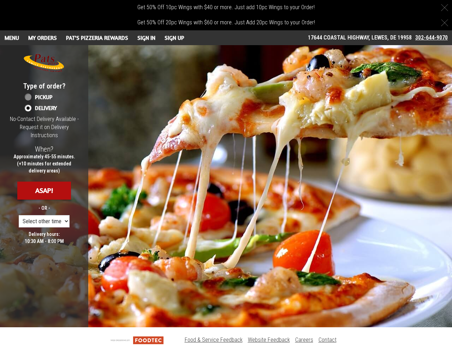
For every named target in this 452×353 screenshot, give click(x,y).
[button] (44, 63)
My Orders (42, 37)
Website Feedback (269, 339)
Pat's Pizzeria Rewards (97, 37)
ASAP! (44, 190)
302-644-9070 (431, 37)
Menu (12, 37)
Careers (304, 339)
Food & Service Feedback (214, 339)
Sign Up (174, 37)
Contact (328, 339)
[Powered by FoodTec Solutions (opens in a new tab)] (137, 339)
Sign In (146, 37)
